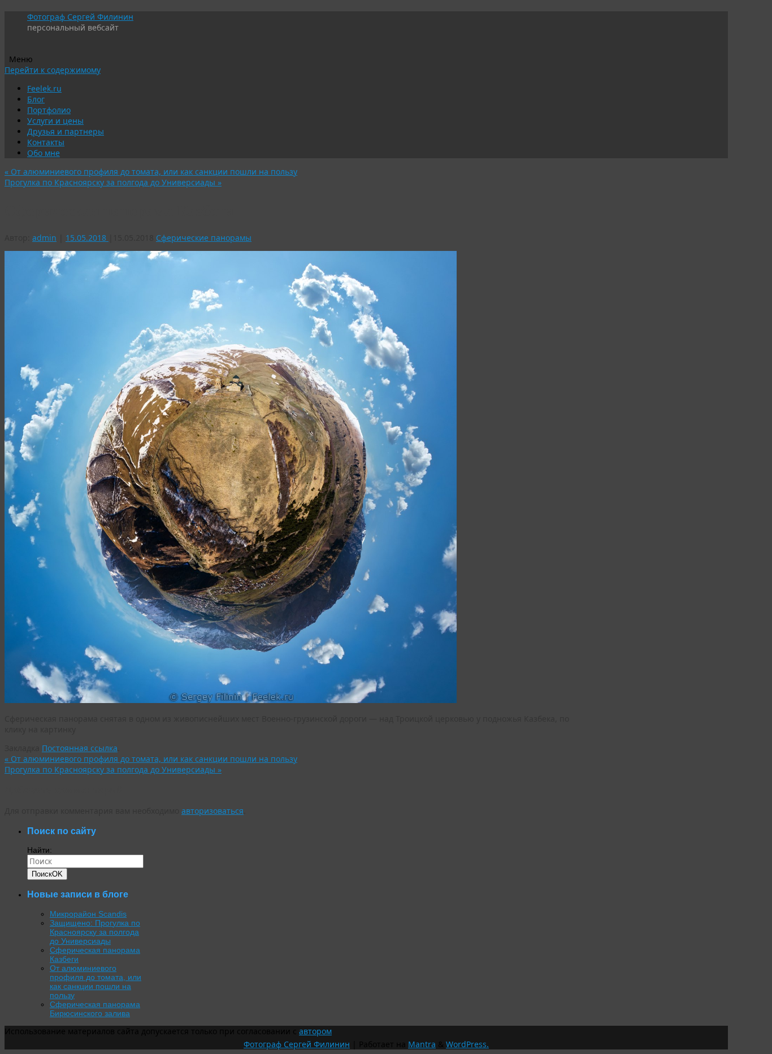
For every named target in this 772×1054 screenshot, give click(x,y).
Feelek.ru (44, 88)
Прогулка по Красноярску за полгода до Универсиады (113, 182)
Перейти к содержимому (53, 69)
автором (315, 1031)
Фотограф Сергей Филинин (80, 16)
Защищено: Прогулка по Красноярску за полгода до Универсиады (95, 931)
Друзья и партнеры (65, 131)
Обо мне (43, 153)
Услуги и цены (55, 120)
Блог (36, 99)
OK (47, 874)
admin (44, 237)
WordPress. (467, 1044)
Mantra (422, 1044)
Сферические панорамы (203, 237)
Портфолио (49, 110)
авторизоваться (212, 810)
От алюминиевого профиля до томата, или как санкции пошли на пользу (151, 171)
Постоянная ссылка (80, 748)
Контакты (45, 142)
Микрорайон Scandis (88, 913)
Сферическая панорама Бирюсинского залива (95, 1009)
